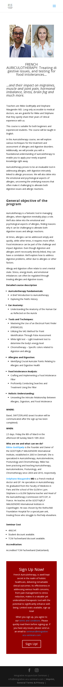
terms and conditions (29, 620)
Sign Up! (32, 644)
